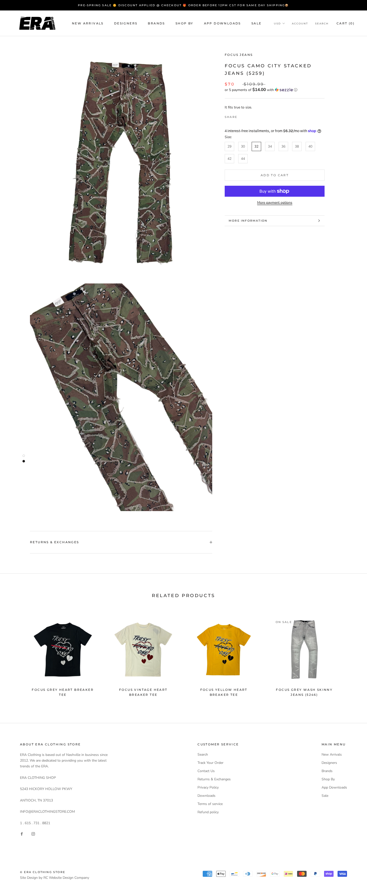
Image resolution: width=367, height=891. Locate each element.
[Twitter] (248, 115)
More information (248, 220)
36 (283, 146)
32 (256, 146)
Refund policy (208, 812)
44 (243, 158)
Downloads (206, 795)
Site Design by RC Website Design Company (54, 877)
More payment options (274, 202)
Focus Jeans (239, 55)
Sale (256, 23)
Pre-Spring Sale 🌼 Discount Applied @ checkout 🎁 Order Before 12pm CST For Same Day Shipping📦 (183, 5)
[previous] (15, 654)
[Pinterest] (254, 115)
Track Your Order (210, 762)
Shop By (184, 23)
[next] (351, 654)
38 (297, 146)
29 (229, 146)
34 (270, 146)
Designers (126, 23)
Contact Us (206, 771)
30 (243, 146)
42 (229, 158)
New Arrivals (88, 23)
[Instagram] (33, 834)
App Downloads (222, 23)
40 (310, 146)
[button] (275, 89)
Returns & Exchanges (54, 542)
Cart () (346, 23)
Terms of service (210, 804)
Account (300, 23)
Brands (156, 23)
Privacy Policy (208, 787)
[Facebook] (241, 115)
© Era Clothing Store (42, 872)
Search (322, 23)
